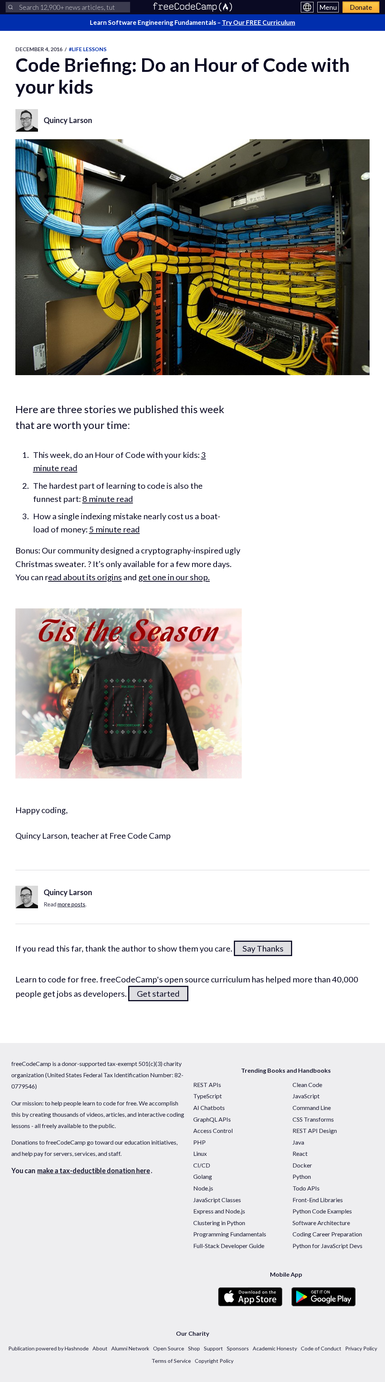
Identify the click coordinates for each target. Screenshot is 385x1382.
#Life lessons (87, 49)
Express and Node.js (219, 1211)
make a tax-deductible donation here (93, 1170)
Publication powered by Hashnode (48, 1348)
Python (302, 1176)
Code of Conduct (321, 1348)
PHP (199, 1142)
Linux (200, 1153)
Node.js (203, 1188)
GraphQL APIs (212, 1119)
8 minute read (107, 499)
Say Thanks (263, 948)
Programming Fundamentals (229, 1234)
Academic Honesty (275, 1348)
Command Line (312, 1107)
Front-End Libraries (318, 1199)
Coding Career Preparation (327, 1234)
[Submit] (10, 7)
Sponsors (238, 1348)
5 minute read (114, 529)
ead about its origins (85, 577)
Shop (194, 1348)
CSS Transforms (313, 1119)
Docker (302, 1165)
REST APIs (207, 1084)
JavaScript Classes (217, 1199)
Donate (361, 7)
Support (213, 1348)
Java (298, 1142)
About (100, 1348)
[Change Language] (307, 7)
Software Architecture (321, 1222)
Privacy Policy (361, 1348)
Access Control (213, 1130)
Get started (158, 993)
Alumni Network (130, 1348)
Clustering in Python (219, 1222)
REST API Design (315, 1130)
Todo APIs (306, 1188)
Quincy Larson (68, 120)
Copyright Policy (214, 1361)
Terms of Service (171, 1361)
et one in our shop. (176, 577)
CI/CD (201, 1165)
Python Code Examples (322, 1211)
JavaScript (306, 1095)
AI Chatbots (209, 1107)
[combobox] (68, 7)
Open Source (168, 1348)
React (300, 1153)
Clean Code (307, 1084)
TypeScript (207, 1095)
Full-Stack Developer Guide (228, 1245)
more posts (71, 904)
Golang (202, 1176)
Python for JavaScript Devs (327, 1245)
